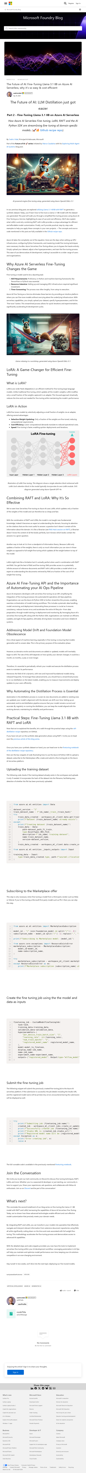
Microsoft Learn (33, 1441)
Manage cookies (33, 1467)
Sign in (15, 1372)
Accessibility (59, 1455)
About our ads (6, 1469)
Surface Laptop (7, 1402)
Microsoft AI (6, 1433)
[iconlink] (11, 1313)
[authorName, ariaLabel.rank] (9, 94)
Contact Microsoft (15, 1467)
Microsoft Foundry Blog (14, 9)
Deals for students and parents (64, 1420)
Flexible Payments (34, 1423)
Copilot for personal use (9, 1412)
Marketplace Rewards (35, 1455)
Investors (58, 1448)
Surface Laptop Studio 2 (9, 1405)
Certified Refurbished (35, 1416)
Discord (27, 1188)
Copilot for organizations (9, 1409)
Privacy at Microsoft (61, 1444)
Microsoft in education (62, 1398)
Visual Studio (33, 1458)
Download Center (34, 1402)
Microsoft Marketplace (35, 1451)
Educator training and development (65, 1416)
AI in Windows (6, 1416)
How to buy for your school (63, 1412)
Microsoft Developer (35, 1437)
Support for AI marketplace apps (38, 1444)
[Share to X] (39, 1388)
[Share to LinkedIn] (32, 1388)
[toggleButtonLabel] (80, 9)
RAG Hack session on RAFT (59, 529)
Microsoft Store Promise (36, 1420)
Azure (31, 1433)
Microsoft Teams (7, 1451)
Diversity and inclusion (62, 1451)
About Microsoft (60, 1437)
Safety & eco (62, 1467)
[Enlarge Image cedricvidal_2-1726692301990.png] (43, 453)
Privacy (24, 1467)
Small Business (7, 1458)
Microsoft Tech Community (36, 1448)
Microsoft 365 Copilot (8, 1455)
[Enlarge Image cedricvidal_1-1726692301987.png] (43, 334)
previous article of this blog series (26, 739)
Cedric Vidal (13, 139)
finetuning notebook (63, 1164)
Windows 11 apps (7, 1423)
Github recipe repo (51, 130)
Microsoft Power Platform (9, 1448)
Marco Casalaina (49, 143)
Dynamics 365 (6, 1441)
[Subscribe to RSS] (50, 1388)
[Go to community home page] (10, 3)
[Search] (65, 3)
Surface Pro (6, 1398)
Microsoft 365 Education (62, 1409)
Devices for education (62, 1402)
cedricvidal (17, 93)
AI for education (60, 1423)
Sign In (78, 3)
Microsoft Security (8, 1437)
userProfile (22, 1304)
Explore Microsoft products (10, 1420)
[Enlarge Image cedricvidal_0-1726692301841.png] (43, 174)
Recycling (71, 1467)
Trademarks (53, 1467)
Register (71, 3)
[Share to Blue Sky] (47, 1388)
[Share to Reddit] (43, 1388)
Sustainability (60, 1458)
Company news (60, 1441)
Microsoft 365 (6, 1444)
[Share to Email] (54, 1388)
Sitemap (5, 1467)
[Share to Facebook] (35, 1388)
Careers (58, 1433)
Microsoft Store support (35, 1405)
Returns (31, 1409)
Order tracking (33, 1412)
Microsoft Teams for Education (64, 1405)
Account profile (33, 1398)
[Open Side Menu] (5, 3)
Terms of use (43, 1467)
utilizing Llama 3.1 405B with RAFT (50, 209)
